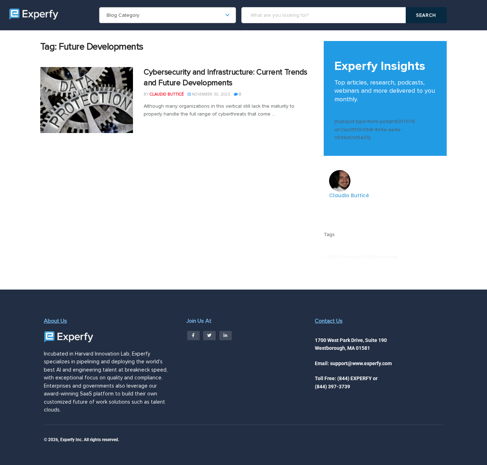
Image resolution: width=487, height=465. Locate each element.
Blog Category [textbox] (123, 15)
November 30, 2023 (210, 94)
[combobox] (167, 15)
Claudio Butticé (167, 94)
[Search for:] (324, 15)
